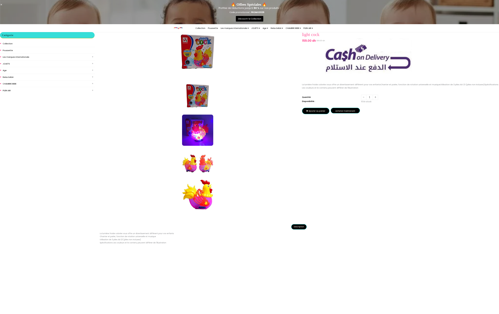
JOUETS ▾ (255, 28)
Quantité (306, 97)
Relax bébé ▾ (277, 28)
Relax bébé (8, 77)
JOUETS (6, 63)
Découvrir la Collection (249, 18)
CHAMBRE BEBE (9, 83)
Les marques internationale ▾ (235, 28)
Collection (200, 28)
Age (5, 70)
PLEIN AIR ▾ (308, 28)
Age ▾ (265, 28)
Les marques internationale (16, 57)
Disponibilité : (308, 101)
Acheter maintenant (345, 111)
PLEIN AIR (7, 90)
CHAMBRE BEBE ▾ (293, 28)
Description (299, 226)
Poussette (213, 28)
